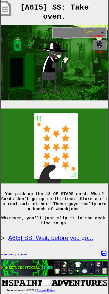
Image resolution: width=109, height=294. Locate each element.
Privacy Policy (46, 290)
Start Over (7, 254)
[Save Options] (104, 253)
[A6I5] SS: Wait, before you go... (49, 237)
